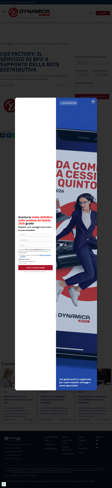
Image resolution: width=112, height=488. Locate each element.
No (25, 263)
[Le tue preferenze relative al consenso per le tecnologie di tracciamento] (4, 484)
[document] (56, 244)
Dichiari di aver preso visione (35, 256)
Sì (20, 263)
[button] (93, 101)
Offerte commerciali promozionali (27, 261)
